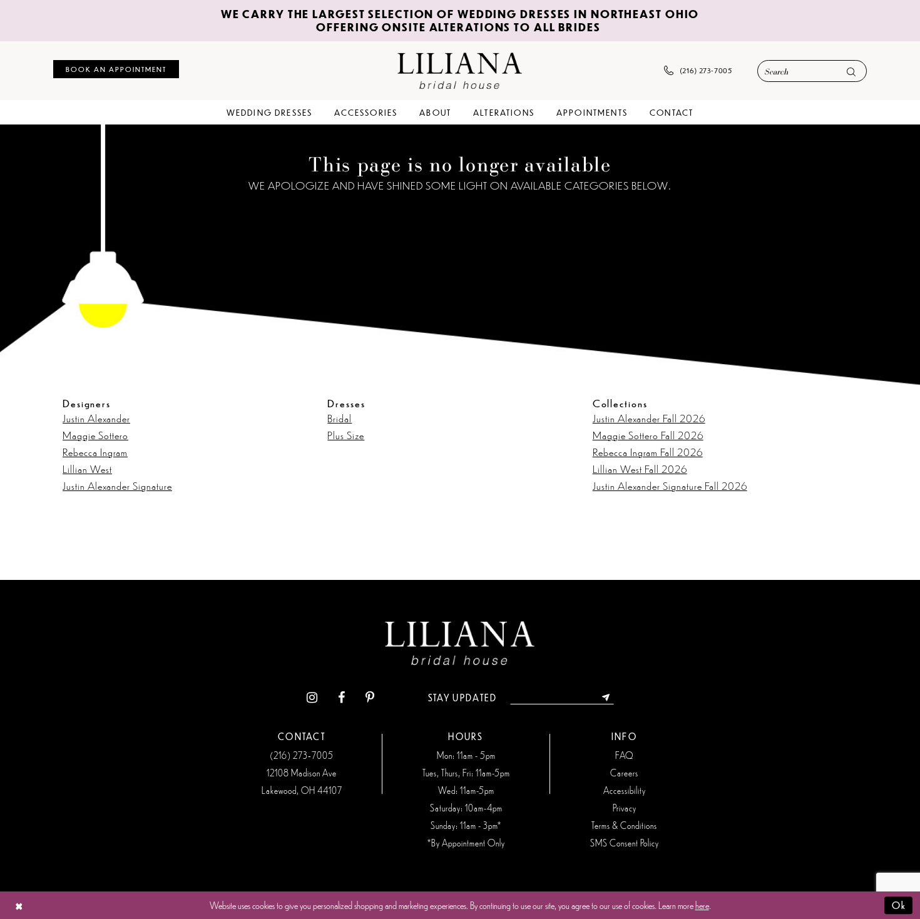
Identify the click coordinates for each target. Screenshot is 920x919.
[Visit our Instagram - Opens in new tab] (312, 698)
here (702, 905)
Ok (899, 905)
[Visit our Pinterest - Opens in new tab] (370, 698)
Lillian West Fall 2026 (640, 468)
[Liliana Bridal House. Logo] (460, 70)
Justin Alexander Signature (117, 485)
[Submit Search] (851, 72)
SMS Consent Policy (624, 842)
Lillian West (87, 468)
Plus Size (345, 435)
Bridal (339, 418)
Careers (624, 772)
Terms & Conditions (624, 825)
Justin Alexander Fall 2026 (649, 418)
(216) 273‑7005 (302, 755)
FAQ (624, 755)
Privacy (624, 807)
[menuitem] (116, 69)
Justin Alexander (96, 418)
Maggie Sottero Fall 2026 (648, 435)
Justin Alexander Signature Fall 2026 (670, 485)
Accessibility (624, 790)
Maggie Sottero (95, 435)
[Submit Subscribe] (606, 697)
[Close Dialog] (19, 905)
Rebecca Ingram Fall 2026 (648, 452)
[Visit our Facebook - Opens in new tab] (341, 698)
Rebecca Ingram (95, 452)
